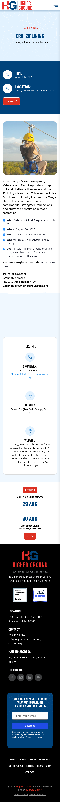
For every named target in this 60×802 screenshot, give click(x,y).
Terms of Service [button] (37, 794)
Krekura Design (34, 789)
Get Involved (16, 765)
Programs (44, 759)
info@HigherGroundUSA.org (24, 639)
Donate (23, 759)
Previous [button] (31, 490)
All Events (31, 28)
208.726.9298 (16, 635)
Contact (30, 772)
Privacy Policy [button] (17, 734)
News (40, 765)
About (33, 759)
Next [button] (28, 536)
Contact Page (16, 643)
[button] (12, 677)
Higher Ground (24, 786)
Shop (48, 765)
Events (30, 765)
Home (13, 759)
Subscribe (30, 725)
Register (10, 101)
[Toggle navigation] (55, 5)
